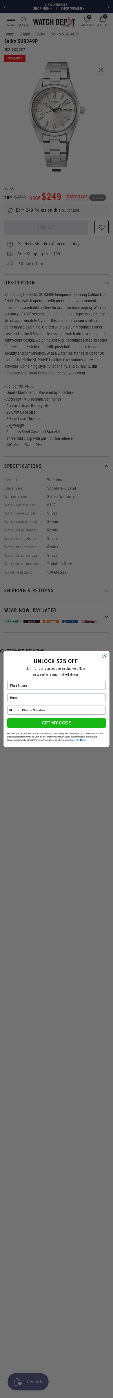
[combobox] (14, 710)
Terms (83, 740)
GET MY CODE (56, 723)
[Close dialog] (105, 656)
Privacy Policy (74, 740)
